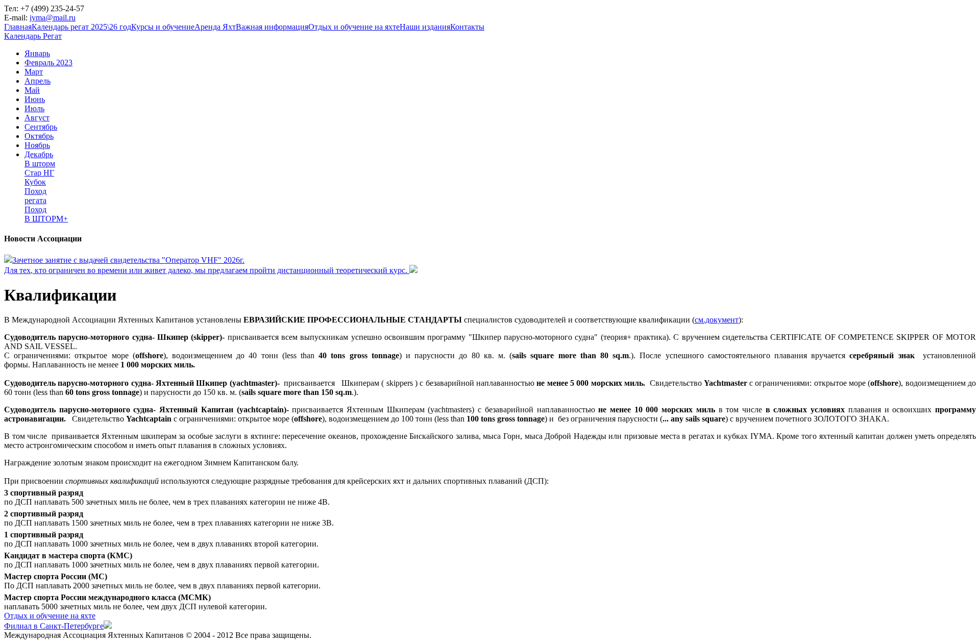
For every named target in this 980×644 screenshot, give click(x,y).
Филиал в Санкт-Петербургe (54, 626)
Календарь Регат (33, 36)
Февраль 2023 (48, 62)
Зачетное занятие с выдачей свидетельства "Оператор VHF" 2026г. (128, 260)
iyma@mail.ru (53, 17)
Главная (18, 26)
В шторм (39, 163)
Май (32, 90)
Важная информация (272, 26)
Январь (37, 53)
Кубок (35, 182)
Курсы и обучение (162, 26)
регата (35, 200)
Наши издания (425, 26)
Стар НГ (39, 172)
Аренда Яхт (215, 26)
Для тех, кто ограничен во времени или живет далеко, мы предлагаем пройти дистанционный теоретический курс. (206, 270)
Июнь (34, 99)
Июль (34, 108)
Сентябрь (40, 126)
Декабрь (38, 154)
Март (33, 71)
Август (37, 117)
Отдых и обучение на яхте (354, 26)
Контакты (467, 26)
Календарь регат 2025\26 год (81, 26)
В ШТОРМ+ (46, 218)
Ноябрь (37, 145)
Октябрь (39, 136)
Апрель (37, 81)
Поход (35, 191)
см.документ (717, 319)
